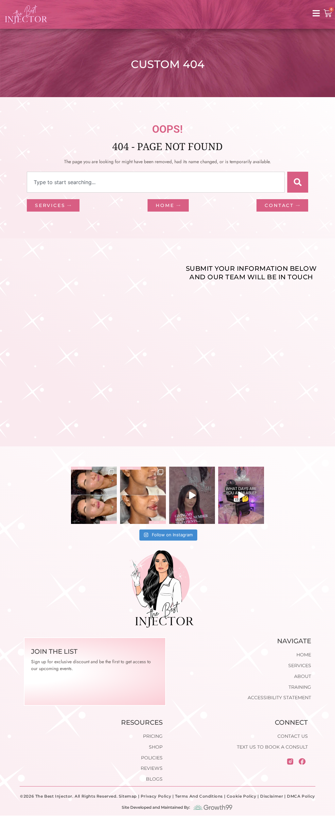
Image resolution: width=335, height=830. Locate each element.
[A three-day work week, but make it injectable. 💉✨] (241, 495)
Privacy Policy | (158, 796)
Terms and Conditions (199, 796)
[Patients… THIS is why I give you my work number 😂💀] (192, 495)
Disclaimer (271, 796)
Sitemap (128, 796)
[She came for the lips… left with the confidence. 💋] (143, 495)
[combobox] (156, 182)
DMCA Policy (301, 796)
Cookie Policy (241, 796)
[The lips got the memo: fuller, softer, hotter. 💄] (94, 495)
